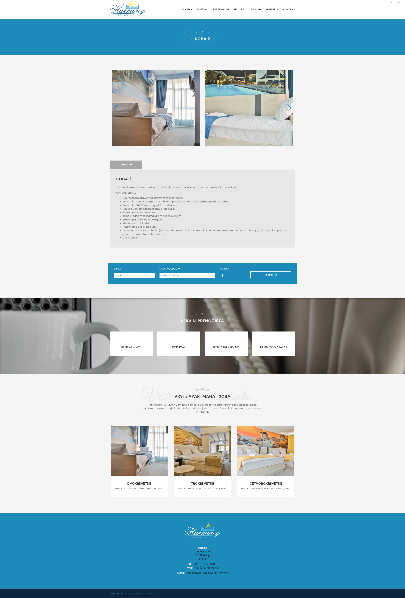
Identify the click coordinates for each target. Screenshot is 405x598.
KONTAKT (289, 9)
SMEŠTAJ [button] (202, 9)
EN (399, 2)
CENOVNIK (255, 9)
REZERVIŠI (271, 274)
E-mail (117, 268)
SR (390, 2)
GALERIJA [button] (272, 9)
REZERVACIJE (221, 9)
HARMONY (118, 593)
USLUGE (239, 9)
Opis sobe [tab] (125, 164)
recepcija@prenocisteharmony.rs (207, 573)
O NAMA (187, 9)
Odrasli (224, 268)
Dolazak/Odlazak (169, 268)
